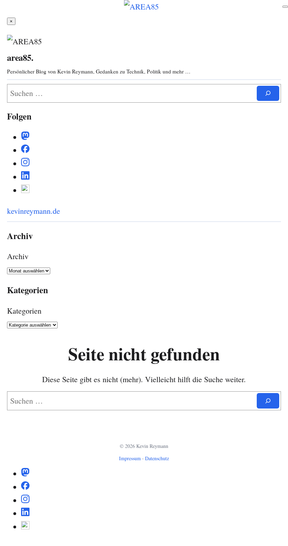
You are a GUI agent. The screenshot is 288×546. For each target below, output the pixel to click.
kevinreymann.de (33, 211)
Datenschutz (157, 458)
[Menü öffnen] (285, 7)
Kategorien (24, 311)
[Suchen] (268, 93)
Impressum (130, 458)
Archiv (17, 256)
